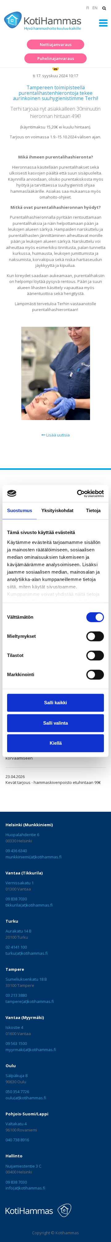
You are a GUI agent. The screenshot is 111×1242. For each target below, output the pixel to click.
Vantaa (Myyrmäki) (25, 1017)
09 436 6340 (16, 850)
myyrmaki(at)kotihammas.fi (31, 1049)
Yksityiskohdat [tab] (57, 510)
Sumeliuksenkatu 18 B (26, 979)
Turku (12, 921)
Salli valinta (55, 723)
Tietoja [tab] (93, 510)
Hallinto (14, 1156)
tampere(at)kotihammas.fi (30, 1001)
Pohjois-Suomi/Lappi (27, 1114)
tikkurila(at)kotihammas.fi (29, 905)
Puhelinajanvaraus (55, 58)
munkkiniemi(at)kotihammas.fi (34, 857)
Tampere (15, 969)
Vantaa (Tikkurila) (24, 873)
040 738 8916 (17, 1140)
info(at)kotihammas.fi (25, 1188)
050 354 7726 (17, 1091)
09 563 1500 (16, 1043)
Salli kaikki (55, 702)
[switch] (95, 636)
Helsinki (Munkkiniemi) (29, 824)
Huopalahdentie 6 (22, 834)
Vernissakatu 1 (20, 883)
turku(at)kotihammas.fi (27, 953)
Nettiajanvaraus (56, 44)
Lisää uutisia (57, 435)
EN (94, 8)
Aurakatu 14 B (18, 931)
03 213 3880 (16, 995)
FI (87, 8)
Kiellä (56, 743)
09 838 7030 (16, 899)
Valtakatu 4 (16, 1123)
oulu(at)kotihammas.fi (26, 1098)
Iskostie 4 (14, 1027)
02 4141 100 (16, 947)
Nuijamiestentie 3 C (23, 1166)
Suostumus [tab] (19, 510)
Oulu (11, 1065)
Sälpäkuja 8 (16, 1075)
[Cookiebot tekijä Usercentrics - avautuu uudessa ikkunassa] (78, 494)
